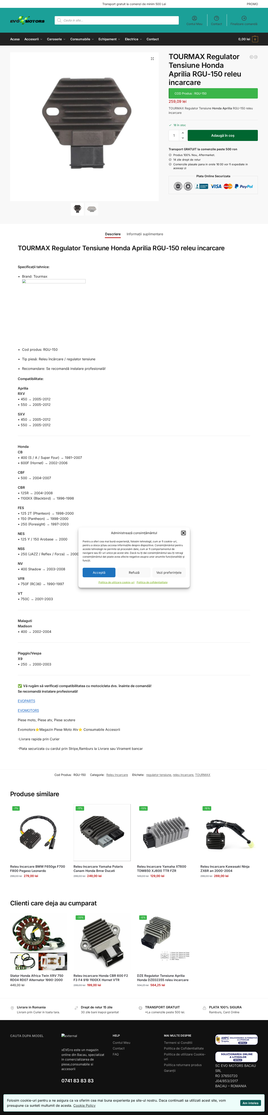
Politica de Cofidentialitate (184, 1048)
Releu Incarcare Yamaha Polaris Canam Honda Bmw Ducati (98, 868)
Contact (216, 24)
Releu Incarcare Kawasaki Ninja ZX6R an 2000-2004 (225, 868)
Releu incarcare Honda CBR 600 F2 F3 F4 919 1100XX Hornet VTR (101, 978)
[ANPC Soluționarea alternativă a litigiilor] (236, 1040)
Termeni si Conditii (178, 1043)
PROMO (252, 4)
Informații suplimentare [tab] (145, 234)
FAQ (116, 1054)
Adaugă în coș (223, 135)
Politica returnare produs (183, 1065)
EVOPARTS (26, 701)
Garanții (170, 1071)
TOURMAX (202, 775)
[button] (183, 533)
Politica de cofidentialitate (152, 582)
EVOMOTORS (28, 710)
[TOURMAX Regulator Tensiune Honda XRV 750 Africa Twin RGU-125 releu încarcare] (251, 57)
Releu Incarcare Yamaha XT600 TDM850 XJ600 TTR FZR (161, 868)
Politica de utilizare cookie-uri (117, 582)
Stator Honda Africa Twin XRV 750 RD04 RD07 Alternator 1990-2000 (36, 978)
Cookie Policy (84, 1105)
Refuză (134, 572)
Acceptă (99, 572)
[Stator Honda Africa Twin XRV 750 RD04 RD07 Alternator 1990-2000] (38, 941)
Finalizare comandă (244, 24)
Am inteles (250, 1103)
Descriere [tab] (113, 234)
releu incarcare (183, 775)
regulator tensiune (158, 775)
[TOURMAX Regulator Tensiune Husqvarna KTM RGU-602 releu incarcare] (256, 57)
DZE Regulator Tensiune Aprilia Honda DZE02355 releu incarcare (163, 978)
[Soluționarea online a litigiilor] (236, 1057)
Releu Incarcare (117, 775)
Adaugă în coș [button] (38, 885)
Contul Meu (194, 24)
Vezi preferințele (169, 572)
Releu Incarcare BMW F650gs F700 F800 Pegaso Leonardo (37, 868)
